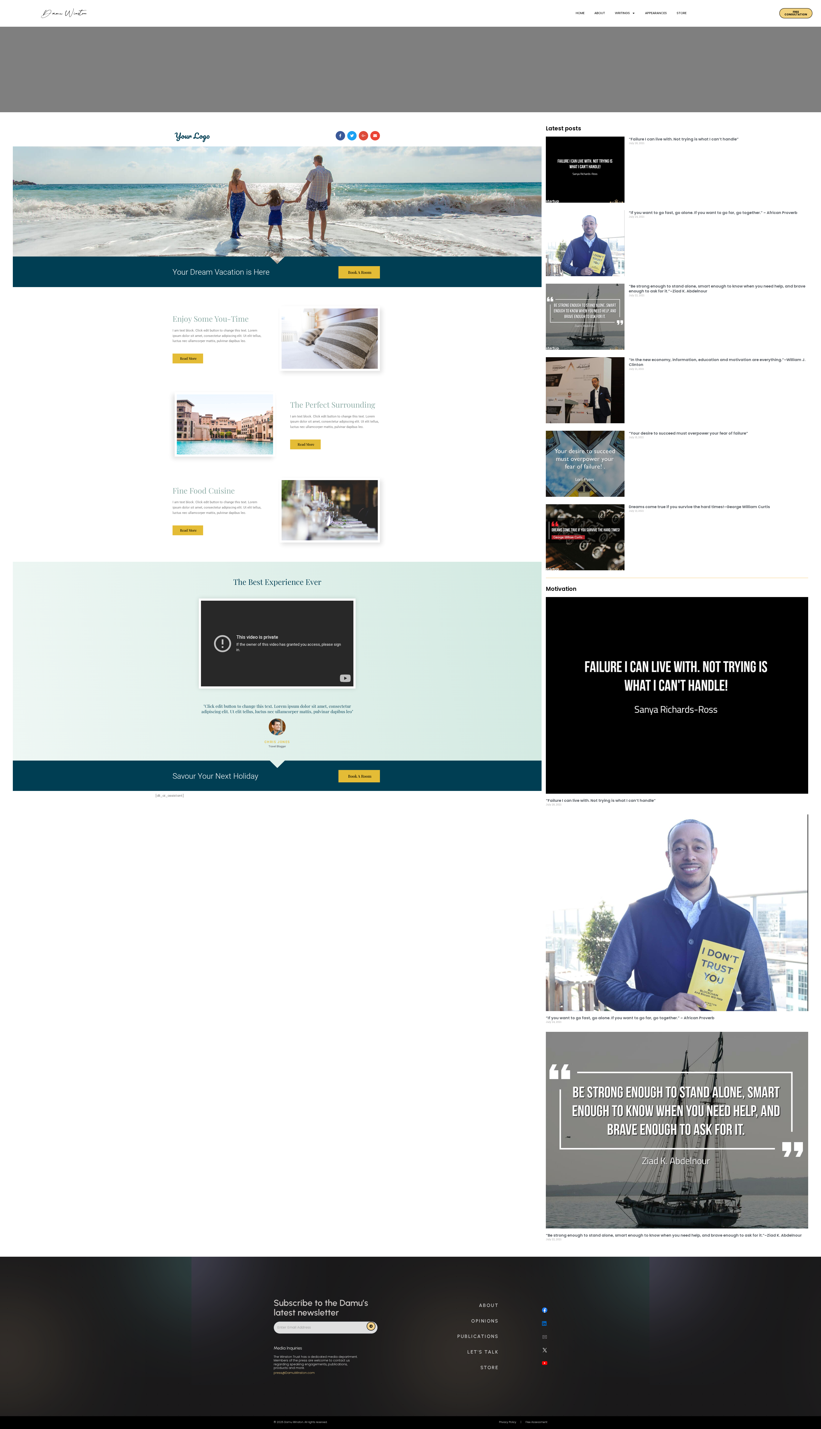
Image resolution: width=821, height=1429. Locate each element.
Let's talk (483, 1352)
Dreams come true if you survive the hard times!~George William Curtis (699, 506)
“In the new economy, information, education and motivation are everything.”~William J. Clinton (717, 362)
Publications (478, 1336)
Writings (622, 13)
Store (682, 13)
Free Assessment (536, 1422)
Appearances (656, 13)
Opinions (485, 1321)
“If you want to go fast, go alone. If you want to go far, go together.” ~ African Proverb (713, 212)
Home (580, 13)
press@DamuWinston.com (294, 1373)
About (599, 13)
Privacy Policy (507, 1422)
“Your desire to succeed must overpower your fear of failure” (688, 433)
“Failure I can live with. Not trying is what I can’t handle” (684, 139)
